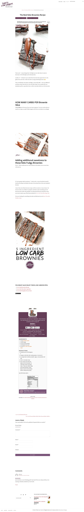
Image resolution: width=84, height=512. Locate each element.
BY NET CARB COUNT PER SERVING (36, 397)
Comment (17, 429)
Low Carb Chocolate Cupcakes (24, 289)
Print (28, 327)
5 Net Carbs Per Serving (26, 397)
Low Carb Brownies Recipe (23, 287)
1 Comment (32, 398)
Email (16, 444)
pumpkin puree (26, 340)
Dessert (43, 397)
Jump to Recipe (48, 22)
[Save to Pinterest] (20, 18)
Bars (31, 397)
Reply (16, 484)
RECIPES (45, 397)
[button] (30, 323)
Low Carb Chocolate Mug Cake (42, 193)
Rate (38, 327)
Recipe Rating (18, 425)
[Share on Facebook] (32, 18)
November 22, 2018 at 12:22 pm (24, 475)
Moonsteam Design (62, 510)
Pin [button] (33, 327)
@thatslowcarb (30, 392)
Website (17, 449)
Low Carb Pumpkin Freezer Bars (24, 290)
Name (17, 439)
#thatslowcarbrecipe (41, 392)
